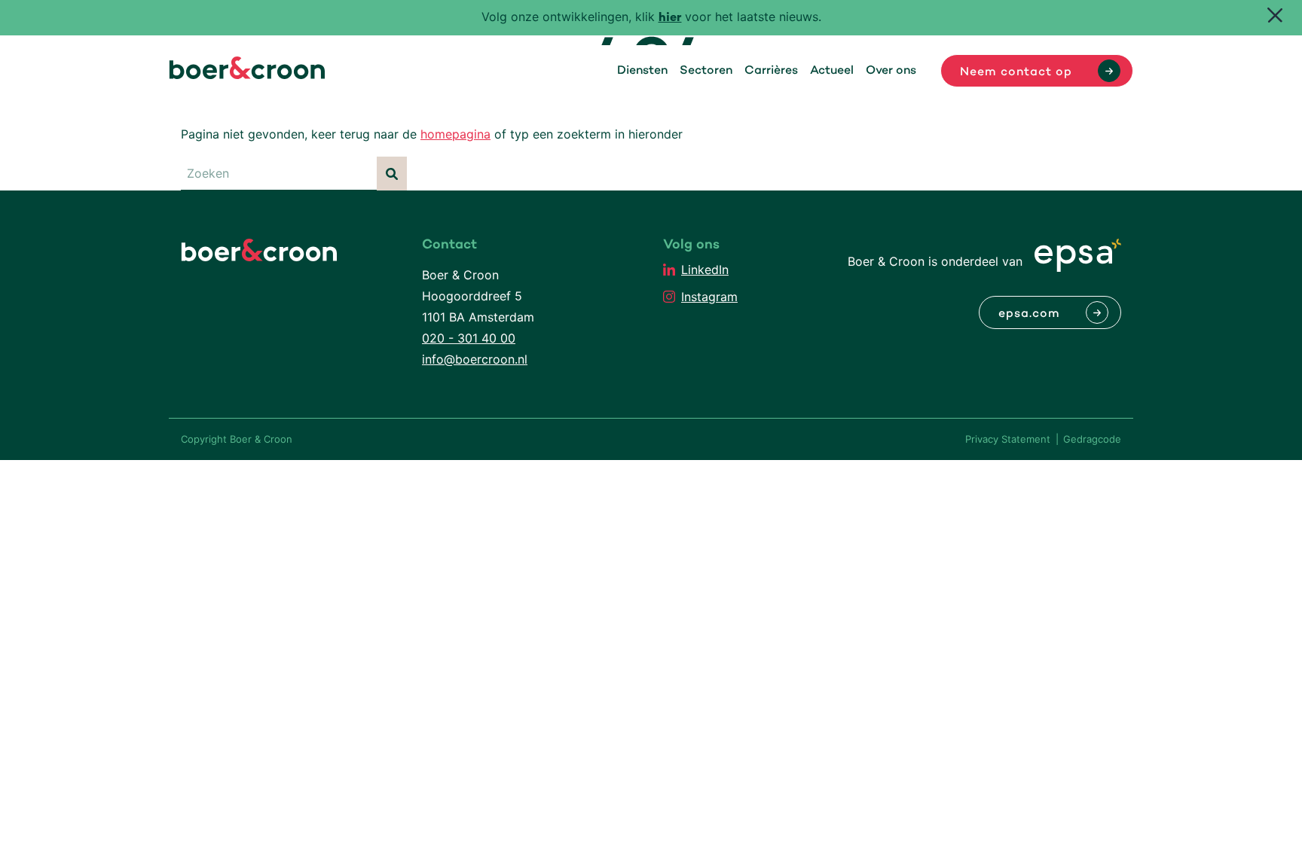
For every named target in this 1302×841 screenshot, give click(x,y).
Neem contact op (1016, 72)
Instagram (709, 296)
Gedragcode (1092, 439)
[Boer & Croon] (247, 74)
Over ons (891, 71)
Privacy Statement (1007, 439)
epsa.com (1029, 314)
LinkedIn (705, 269)
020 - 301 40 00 (468, 338)
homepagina (455, 134)
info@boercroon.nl (474, 359)
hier (670, 18)
